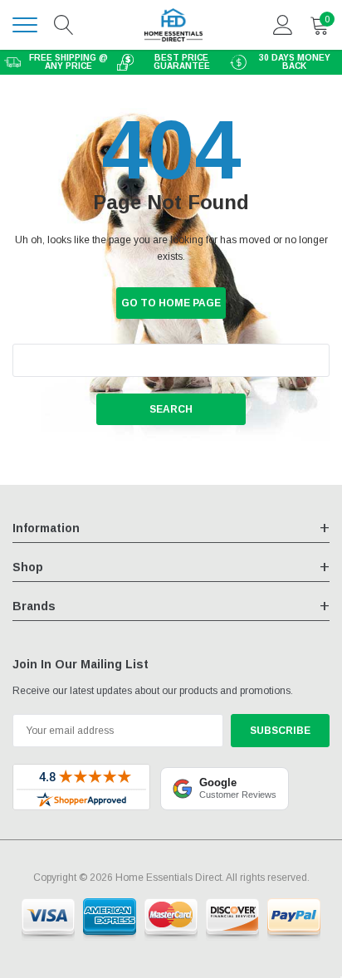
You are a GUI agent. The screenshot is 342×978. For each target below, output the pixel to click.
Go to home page (171, 303)
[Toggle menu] (24, 24)
